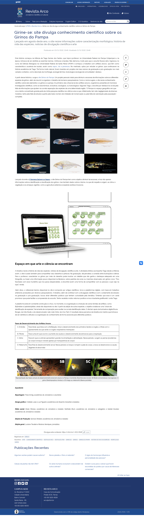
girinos (75, 439)
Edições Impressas (56, 21)
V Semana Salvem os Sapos (39, 179)
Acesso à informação (83, 2)
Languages (80, 6)
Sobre (28, 21)
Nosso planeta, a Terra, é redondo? (62, 455)
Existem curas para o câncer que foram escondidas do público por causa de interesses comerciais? (102, 466)
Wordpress (85, 512)
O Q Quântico (83, 21)
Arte (23, 439)
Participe (97, 2)
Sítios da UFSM (114, 6)
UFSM (123, 512)
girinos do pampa (84, 439)
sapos (17, 442)
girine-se (69, 439)
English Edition (71, 21)
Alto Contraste (114, 13)
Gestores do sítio (96, 21)
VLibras (126, 13)
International (91, 6)
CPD (128, 512)
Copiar (87, 432)
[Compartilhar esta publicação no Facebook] (126, 57)
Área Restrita (125, 6)
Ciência (27, 437)
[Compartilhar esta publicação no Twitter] (126, 65)
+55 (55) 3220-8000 (21, 506)
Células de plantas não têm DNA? (26, 464)
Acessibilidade (103, 6)
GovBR (18, 2)
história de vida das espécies (100, 439)
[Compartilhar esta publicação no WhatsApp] (126, 72)
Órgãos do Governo (120, 2)
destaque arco (48, 439)
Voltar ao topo (124, 475)
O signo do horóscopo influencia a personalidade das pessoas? (97, 456)
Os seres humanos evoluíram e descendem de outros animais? (66, 465)
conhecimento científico (34, 439)
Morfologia (115, 439)
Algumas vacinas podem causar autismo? (29, 455)
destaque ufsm (59, 439)
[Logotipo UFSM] (20, 12)
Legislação (107, 2)
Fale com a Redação (39, 21)
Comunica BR (69, 2)
